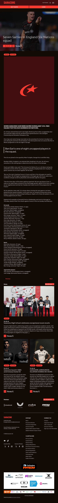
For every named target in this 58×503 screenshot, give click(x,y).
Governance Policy (30, 448)
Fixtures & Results (30, 422)
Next (51, 278)
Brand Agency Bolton (15, 497)
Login (43, 7)
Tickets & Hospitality (31, 424)
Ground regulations (30, 450)
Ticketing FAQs (29, 454)
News (27, 420)
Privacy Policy (29, 438)
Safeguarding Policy (31, 444)
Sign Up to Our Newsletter (50, 428)
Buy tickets (14, 7)
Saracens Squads (30, 426)
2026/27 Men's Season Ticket (32, 428)
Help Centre (29, 456)
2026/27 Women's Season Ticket (33, 430)
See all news (48, 284)
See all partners (48, 399)
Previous (8, 278)
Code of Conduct (30, 458)
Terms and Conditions (31, 452)
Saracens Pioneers (48, 426)
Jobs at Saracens (48, 424)
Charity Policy (29, 442)
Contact (46, 420)
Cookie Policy (29, 440)
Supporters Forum (48, 422)
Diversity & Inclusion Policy (32, 446)
